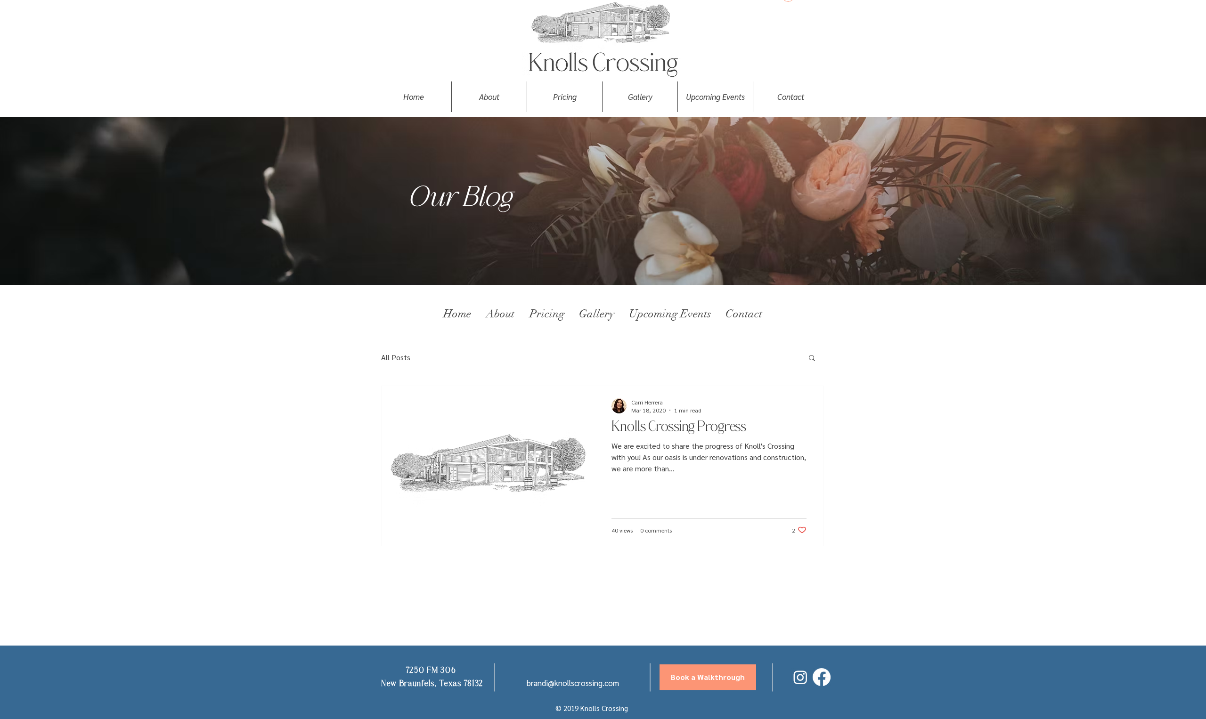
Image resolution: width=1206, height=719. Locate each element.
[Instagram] (800, 677)
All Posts (395, 357)
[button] (811, 359)
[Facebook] (822, 677)
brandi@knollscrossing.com (573, 683)
